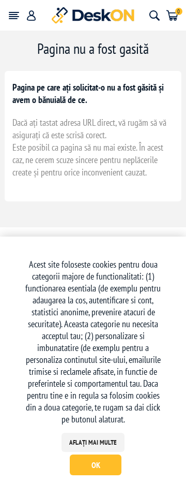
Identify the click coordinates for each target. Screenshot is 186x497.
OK (95, 465)
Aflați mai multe (93, 442)
